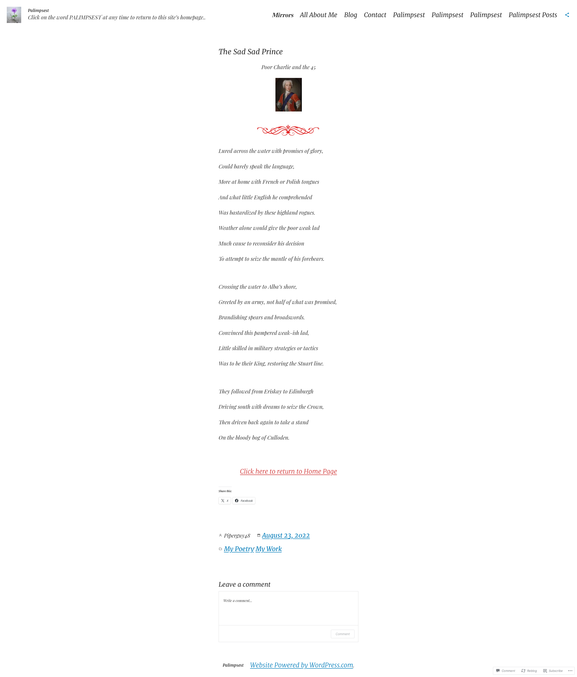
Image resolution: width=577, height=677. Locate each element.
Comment (343, 634)
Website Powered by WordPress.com (301, 665)
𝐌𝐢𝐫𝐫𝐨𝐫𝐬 (282, 15)
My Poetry (239, 549)
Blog (350, 15)
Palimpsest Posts (533, 15)
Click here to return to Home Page (288, 471)
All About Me (318, 15)
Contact (375, 15)
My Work (269, 549)
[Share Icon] (567, 15)
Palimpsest (38, 10)
